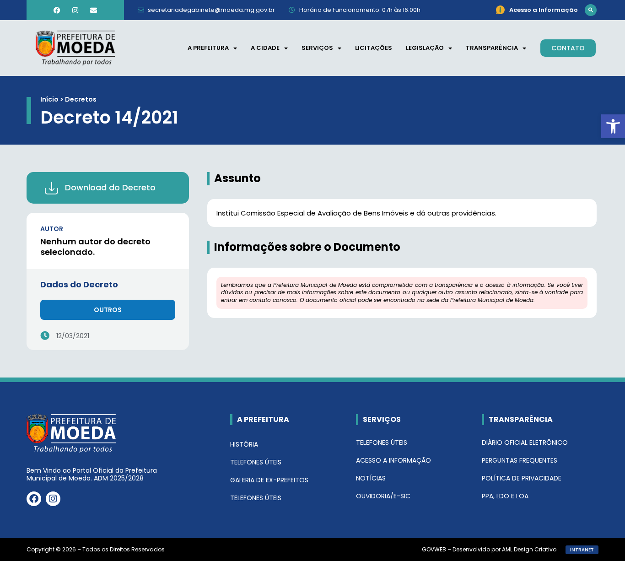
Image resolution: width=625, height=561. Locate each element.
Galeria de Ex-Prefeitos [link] (269, 480)
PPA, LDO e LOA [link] (505, 496)
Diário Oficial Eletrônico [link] (525, 442)
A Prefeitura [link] (208, 47)
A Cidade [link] (265, 47)
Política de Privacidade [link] (521, 478)
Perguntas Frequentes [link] (519, 460)
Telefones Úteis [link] (255, 462)
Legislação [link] (425, 47)
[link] (613, 126)
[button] (591, 10)
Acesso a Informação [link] (393, 460)
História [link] (244, 444)
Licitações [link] (373, 47)
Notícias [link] (371, 478)
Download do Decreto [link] (110, 187)
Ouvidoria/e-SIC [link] (383, 496)
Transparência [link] (492, 47)
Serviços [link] (317, 47)
